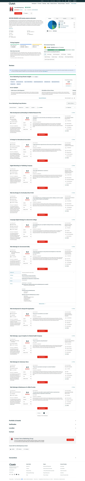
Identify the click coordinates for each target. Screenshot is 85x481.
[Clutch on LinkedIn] (18, 474)
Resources (68, 3)
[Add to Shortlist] (31, 13)
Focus (57, 18)
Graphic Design (54, 56)
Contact (26, 13)
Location (32, 107)
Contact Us (11, 472)
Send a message (70, 439)
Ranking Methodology (30, 472)
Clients (72, 18)
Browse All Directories (47, 466)
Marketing (44, 3)
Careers (27, 468)
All (45, 54)
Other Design (61, 56)
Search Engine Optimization (49, 59)
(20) (71, 83)
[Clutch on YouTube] (16, 474)
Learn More (45, 71)
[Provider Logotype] (11, 9)
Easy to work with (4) (28, 81)
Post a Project (73, 3)
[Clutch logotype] (12, 3)
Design (48, 3)
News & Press (28, 470)
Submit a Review (71, 103)
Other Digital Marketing (69, 56)
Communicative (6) (19, 81)
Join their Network (35, 9)
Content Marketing (63, 27)
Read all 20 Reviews (42, 98)
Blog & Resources (46, 472)
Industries (64, 18)
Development (34, 3)
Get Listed (62, 466)
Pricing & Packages (61, 3)
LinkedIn (12, 449)
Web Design (49, 54)
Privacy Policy (11, 479)
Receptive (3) (13, 84)
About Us (27, 466)
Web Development (56, 54)
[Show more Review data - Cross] (73, 272)
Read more (11, 28)
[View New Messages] (65, 1)
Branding (61, 24)
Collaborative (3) (47, 81)
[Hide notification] (74, 70)
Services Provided (13, 107)
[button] (13, 108)
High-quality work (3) (55, 81)
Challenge (11, 275)
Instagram (27, 449)
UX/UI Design (63, 54)
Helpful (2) (19, 84)
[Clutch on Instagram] (14, 474)
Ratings (11, 283)
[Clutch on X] (12, 474)
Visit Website (19, 13)
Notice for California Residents (28, 479)
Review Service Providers (47, 468)
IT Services (39, 3)
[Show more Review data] (42, 134)
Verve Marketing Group (19, 7)
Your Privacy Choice (18, 479)
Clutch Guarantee (63, 470)
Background (12, 272)
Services (49, 18)
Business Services (53, 3)
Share (74, 112)
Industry (27, 107)
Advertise (62, 472)
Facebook (19, 449)
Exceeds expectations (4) (38, 81)
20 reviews (21, 9)
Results (11, 280)
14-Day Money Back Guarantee (48, 470)
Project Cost (21, 107)
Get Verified (62, 468)
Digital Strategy (47, 56)
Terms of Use (36, 479)
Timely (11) (13, 81)
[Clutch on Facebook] (10, 474)
